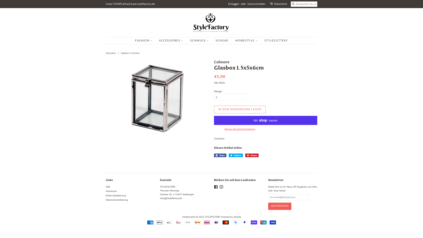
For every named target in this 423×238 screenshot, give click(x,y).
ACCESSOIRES (170, 40)
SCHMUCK (198, 40)
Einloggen (233, 4)
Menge (218, 91)
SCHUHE (222, 40)
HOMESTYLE (245, 40)
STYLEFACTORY (212, 216)
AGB (108, 186)
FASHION (142, 40)
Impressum (111, 191)
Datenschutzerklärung (117, 199)
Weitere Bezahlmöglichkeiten (239, 129)
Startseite (111, 53)
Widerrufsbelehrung (116, 195)
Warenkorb (280, 4)
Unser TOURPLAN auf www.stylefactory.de (130, 4)
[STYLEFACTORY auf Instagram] (221, 187)
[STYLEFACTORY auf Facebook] (216, 187)
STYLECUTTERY (276, 40)
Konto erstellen (256, 4)
